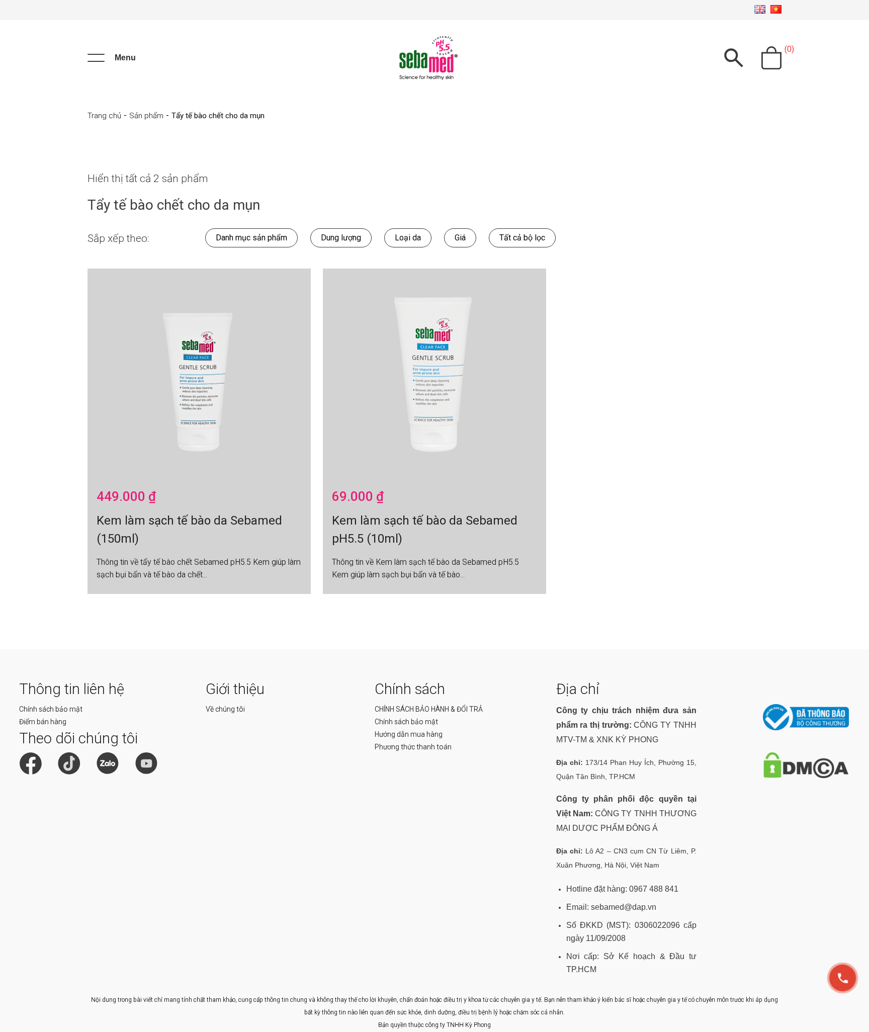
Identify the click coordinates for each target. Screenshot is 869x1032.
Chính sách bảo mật (50, 709)
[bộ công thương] (806, 728)
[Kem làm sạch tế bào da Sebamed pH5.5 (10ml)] (434, 375)
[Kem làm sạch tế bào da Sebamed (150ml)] (199, 375)
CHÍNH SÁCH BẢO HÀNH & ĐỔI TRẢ (429, 709)
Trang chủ (104, 115)
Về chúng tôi (225, 709)
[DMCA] (806, 776)
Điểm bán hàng (42, 722)
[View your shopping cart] (771, 57)
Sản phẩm (146, 115)
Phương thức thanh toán (413, 747)
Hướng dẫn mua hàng (409, 734)
